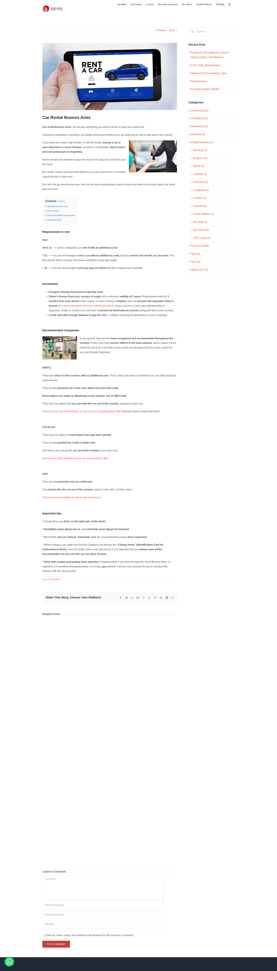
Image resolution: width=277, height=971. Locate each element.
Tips (44, 579)
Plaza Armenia (198, 81)
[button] (9, 962)
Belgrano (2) (200, 158)
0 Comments (54, 579)
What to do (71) (199, 269)
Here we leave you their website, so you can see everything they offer (81, 411)
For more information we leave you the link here (86, 305)
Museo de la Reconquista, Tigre (208, 73)
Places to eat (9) (199, 245)
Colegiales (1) (201, 190)
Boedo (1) (198, 166)
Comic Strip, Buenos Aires (205, 65)
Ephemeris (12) (199, 126)
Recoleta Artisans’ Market (204, 89)
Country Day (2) (199, 110)
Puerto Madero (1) (203, 214)
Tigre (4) (195, 253)
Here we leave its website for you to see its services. (71, 497)
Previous (161, 30)
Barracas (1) (200, 150)
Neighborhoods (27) (201, 142)
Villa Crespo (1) (202, 237)
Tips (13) (195, 261)
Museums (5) (197, 134)
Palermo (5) (199, 206)
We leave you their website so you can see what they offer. (75, 458)
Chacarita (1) (200, 182)
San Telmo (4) (201, 230)
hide (61, 201)
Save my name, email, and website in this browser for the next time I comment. (90, 935)
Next (171, 30)
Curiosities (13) (199, 118)
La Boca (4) (199, 198)
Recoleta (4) (200, 222)
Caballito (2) (200, 174)
